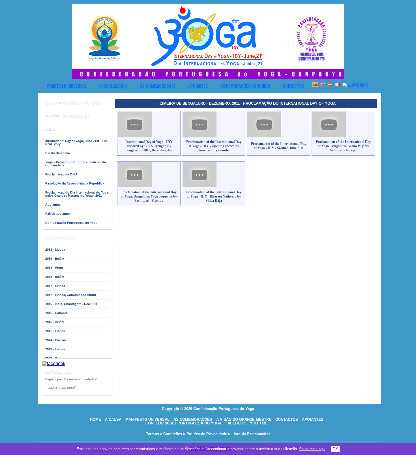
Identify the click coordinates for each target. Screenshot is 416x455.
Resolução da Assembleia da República (74, 183)
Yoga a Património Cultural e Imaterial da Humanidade (75, 163)
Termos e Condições (164, 434)
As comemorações (158, 86)
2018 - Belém (54, 276)
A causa (113, 419)
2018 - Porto (54, 267)
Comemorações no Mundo (245, 86)
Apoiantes (198, 86)
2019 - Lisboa (55, 249)
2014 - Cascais (56, 340)
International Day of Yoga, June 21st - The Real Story (76, 142)
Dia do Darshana (57, 153)
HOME (95, 419)
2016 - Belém (54, 322)
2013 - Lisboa (55, 349)
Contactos (293, 86)
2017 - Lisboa (55, 285)
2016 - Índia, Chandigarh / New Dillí (71, 304)
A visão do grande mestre (243, 419)
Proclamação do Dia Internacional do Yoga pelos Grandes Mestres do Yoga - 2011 (76, 194)
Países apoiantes (57, 213)
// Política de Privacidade (205, 434)
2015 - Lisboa (55, 331)
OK (335, 449)
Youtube (259, 423)
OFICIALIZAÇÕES (113, 86)
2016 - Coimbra (56, 313)
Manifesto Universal (66, 86)
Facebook (236, 423)
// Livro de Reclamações (249, 434)
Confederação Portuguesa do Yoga (71, 222)
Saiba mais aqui (312, 449)
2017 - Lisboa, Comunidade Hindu (70, 295)
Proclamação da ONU (61, 174)
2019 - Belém (54, 258)
